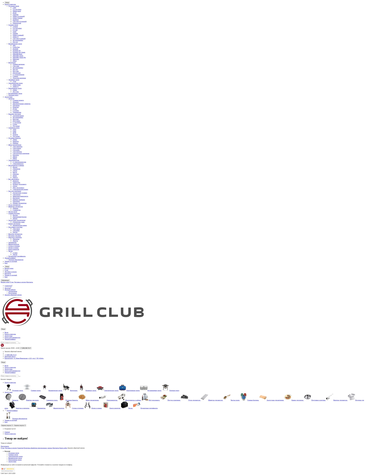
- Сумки (14, 253)
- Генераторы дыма (18, 222)
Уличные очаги (13, 95)
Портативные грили (15, 88)
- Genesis (15, 26)
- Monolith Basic (17, 54)
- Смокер (15, 76)
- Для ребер (16, 230)
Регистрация (12, 293)
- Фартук (15, 241)
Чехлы (10, 251)
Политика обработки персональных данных (38, 448)
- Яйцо (14, 61)
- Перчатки (15, 239)
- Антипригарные (18, 116)
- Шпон (14, 157)
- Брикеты (15, 141)
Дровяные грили (13, 80)
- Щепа (14, 158)
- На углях (15, 71)
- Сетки (14, 124)
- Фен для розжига (18, 188)
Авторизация (12, 291)
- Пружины (16, 105)
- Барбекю (15, 20)
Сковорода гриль (13, 128)
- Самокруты (16, 210)
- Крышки (15, 102)
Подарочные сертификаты (17, 256)
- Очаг (14, 81)
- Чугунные (16, 126)
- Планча (15, 134)
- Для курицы (16, 148)
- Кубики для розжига (19, 184)
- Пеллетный (16, 73)
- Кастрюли (16, 198)
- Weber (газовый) (18, 35)
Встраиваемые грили (15, 93)
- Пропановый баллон (19, 217)
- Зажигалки (16, 182)
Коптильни (12, 62)
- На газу (15, 42)
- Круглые (15, 119)
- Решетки (15, 107)
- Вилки (14, 167)
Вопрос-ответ (9, 268)
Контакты (8, 273)
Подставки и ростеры (15, 227)
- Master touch (16, 11)
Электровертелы (13, 160)
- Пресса (15, 177)
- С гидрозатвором (18, 74)
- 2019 (14, 129)
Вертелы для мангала (15, 234)
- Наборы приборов (18, 200)
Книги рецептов (13, 249)
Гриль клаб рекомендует (12, 337)
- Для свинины (17, 152)
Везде (6, 332)
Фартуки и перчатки (15, 237)
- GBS (14, 8)
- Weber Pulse (16, 85)
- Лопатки (15, 174)
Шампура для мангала (15, 206)
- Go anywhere (16, 9)
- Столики (15, 110)
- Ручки (14, 109)
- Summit (15, 33)
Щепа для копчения (14, 145)
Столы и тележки (14, 246)
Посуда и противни (14, 191)
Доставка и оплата (11, 272)
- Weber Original (17, 18)
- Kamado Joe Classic (18, 52)
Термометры (12, 242)
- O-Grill (14, 30)
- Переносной (16, 23)
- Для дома (15, 66)
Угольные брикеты (14, 138)
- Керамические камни (19, 225)
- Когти (14, 172)
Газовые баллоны (14, 213)
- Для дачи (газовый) (19, 38)
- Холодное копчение (19, 78)
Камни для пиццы (14, 224)
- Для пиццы (16, 194)
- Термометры (16, 112)
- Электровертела (17, 164)
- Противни (16, 201)
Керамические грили (15, 44)
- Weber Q (15, 37)
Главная (7, 432)
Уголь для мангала (14, 205)
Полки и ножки (13, 247)
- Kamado (15, 49)
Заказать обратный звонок (13, 295)
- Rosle (14, 13)
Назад (7, 2)
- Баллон (15, 215)
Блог (6, 263)
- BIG (14, 45)
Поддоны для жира (14, 236)
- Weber (14, 90)
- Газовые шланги (18, 100)
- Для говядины (17, 146)
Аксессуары (8, 97)
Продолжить (5, 446)
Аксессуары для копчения (16, 220)
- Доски (14, 170)
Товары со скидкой (11, 261)
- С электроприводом (19, 162)
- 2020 (14, 131)
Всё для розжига (13, 179)
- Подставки (16, 121)
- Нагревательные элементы (21, 104)
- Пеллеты (15, 155)
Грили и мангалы (10, 4)
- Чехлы (14, 254)
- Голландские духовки (19, 193)
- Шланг (15, 218)
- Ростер (14, 232)
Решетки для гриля (14, 114)
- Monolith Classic (17, 56)
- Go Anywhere (17, 28)
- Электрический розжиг (20, 189)
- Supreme (15, 14)
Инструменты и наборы (16, 165)
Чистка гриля (12, 212)
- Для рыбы (16, 150)
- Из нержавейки (17, 40)
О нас (6, 270)
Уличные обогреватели (15, 259)
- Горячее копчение (18, 64)
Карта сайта (63, 448)
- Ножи (14, 176)
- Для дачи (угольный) (19, 21)
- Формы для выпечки (19, 203)
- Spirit (14, 32)
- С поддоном (16, 122)
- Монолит (15, 59)
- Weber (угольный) (18, 16)
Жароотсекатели (13, 244)
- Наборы (15, 143)
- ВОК (14, 133)
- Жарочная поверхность (20, 196)
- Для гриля (16, 229)
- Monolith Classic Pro (19, 57)
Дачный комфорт (10, 258)
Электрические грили (15, 83)
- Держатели (16, 169)
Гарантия (20, 448)
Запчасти (11, 98)
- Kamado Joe (16, 50)
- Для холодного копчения (20, 153)
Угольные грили (13, 6)
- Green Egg (16, 47)
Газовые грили (13, 25)
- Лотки (14, 186)
